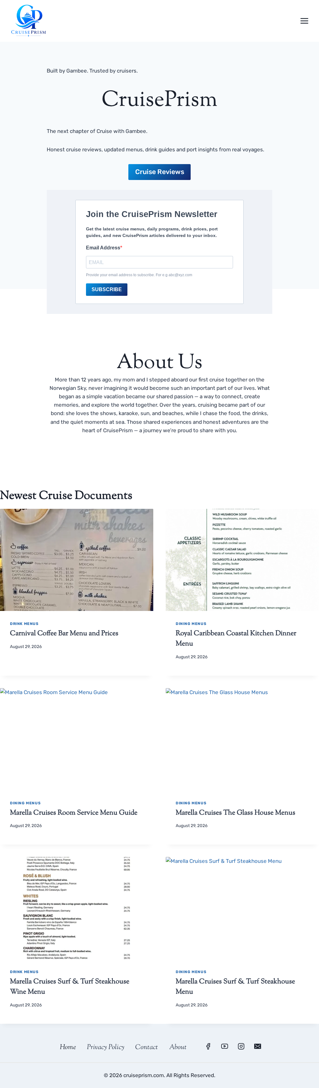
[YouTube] (224, 1046)
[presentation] (76, 560)
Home (68, 1048)
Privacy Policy (105, 1048)
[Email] (257, 1046)
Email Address (103, 247)
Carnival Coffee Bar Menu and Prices (64, 634)
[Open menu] (304, 20)
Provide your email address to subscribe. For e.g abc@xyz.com (139, 275)
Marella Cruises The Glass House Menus (235, 813)
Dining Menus (191, 624)
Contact (146, 1048)
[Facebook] (208, 1046)
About (178, 1048)
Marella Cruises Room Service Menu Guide (73, 813)
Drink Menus (24, 624)
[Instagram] (241, 1046)
